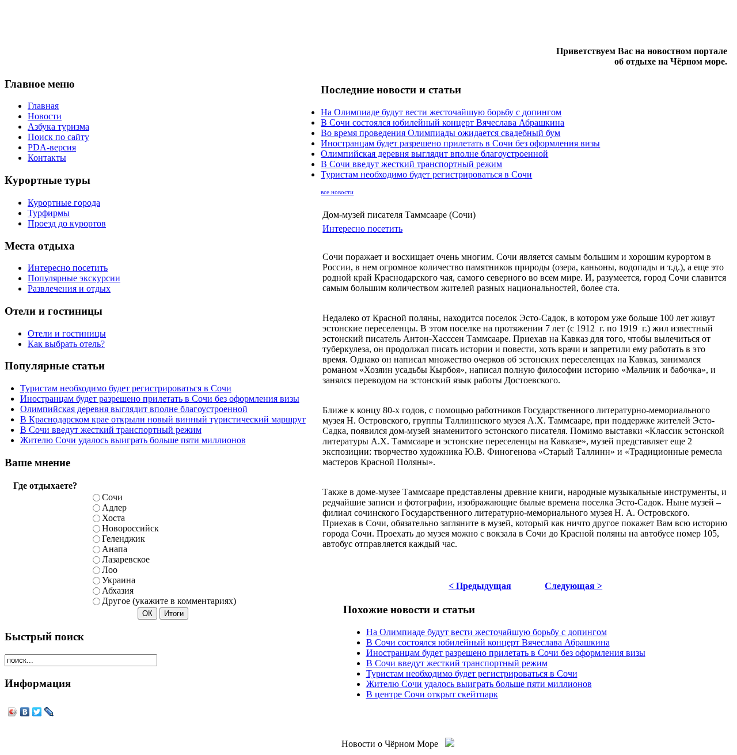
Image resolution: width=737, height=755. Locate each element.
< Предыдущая (480, 586)
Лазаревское (126, 559)
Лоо (109, 570)
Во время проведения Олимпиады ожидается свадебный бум (440, 133)
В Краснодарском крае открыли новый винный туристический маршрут (163, 419)
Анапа (114, 549)
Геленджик (123, 538)
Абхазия (118, 590)
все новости (337, 192)
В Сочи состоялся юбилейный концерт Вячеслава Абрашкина (442, 122)
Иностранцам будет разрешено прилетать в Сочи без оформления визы (159, 398)
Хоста (113, 518)
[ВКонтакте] (25, 711)
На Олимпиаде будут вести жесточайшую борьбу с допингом (441, 112)
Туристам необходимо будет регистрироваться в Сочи (125, 388)
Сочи (112, 497)
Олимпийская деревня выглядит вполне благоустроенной (134, 409)
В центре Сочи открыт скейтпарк (432, 694)
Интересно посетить (362, 228)
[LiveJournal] (49, 711)
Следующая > (573, 586)
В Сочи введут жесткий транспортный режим (111, 430)
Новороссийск (130, 528)
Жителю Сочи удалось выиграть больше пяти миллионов (133, 440)
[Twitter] (37, 711)
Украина (118, 580)
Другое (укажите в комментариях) (169, 601)
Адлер (114, 507)
